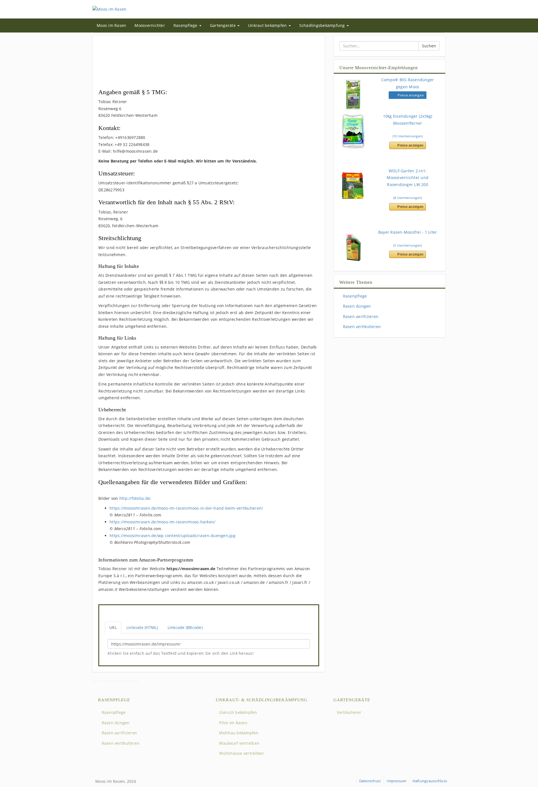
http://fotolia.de (134, 498)
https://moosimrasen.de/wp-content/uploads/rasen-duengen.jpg (172, 535)
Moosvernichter (149, 25)
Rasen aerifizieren (360, 316)
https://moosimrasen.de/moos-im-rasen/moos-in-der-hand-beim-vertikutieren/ (186, 508)
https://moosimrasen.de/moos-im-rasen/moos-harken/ (162, 521)
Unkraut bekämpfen (268, 25)
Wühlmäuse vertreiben (241, 753)
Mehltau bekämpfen (238, 732)
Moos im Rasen (111, 25)
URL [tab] (113, 627)
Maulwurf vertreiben (238, 743)
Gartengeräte (223, 25)
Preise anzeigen (410, 95)
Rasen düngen (356, 306)
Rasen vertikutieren (361, 326)
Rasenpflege (186, 25)
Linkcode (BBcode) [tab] (185, 627)
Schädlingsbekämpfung (322, 25)
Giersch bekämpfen (237, 712)
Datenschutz (370, 780)
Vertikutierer (348, 712)
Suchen (429, 45)
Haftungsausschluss (429, 780)
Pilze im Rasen (232, 722)
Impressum (396, 780)
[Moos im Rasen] (109, 8)
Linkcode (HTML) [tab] (142, 627)
